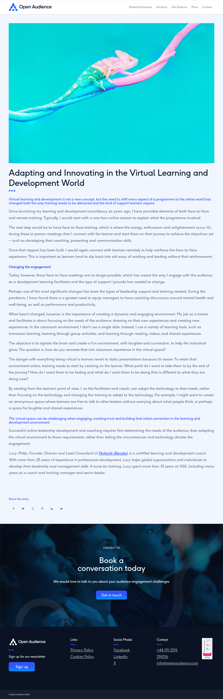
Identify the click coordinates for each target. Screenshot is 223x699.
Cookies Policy (82, 656)
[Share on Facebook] (13, 509)
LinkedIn (121, 656)
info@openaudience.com (177, 663)
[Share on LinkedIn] (52, 509)
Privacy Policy (82, 650)
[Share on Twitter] (23, 509)
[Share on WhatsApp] (32, 509)
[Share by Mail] (61, 509)
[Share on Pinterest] (42, 509)
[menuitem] (140, 7)
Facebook (122, 650)
